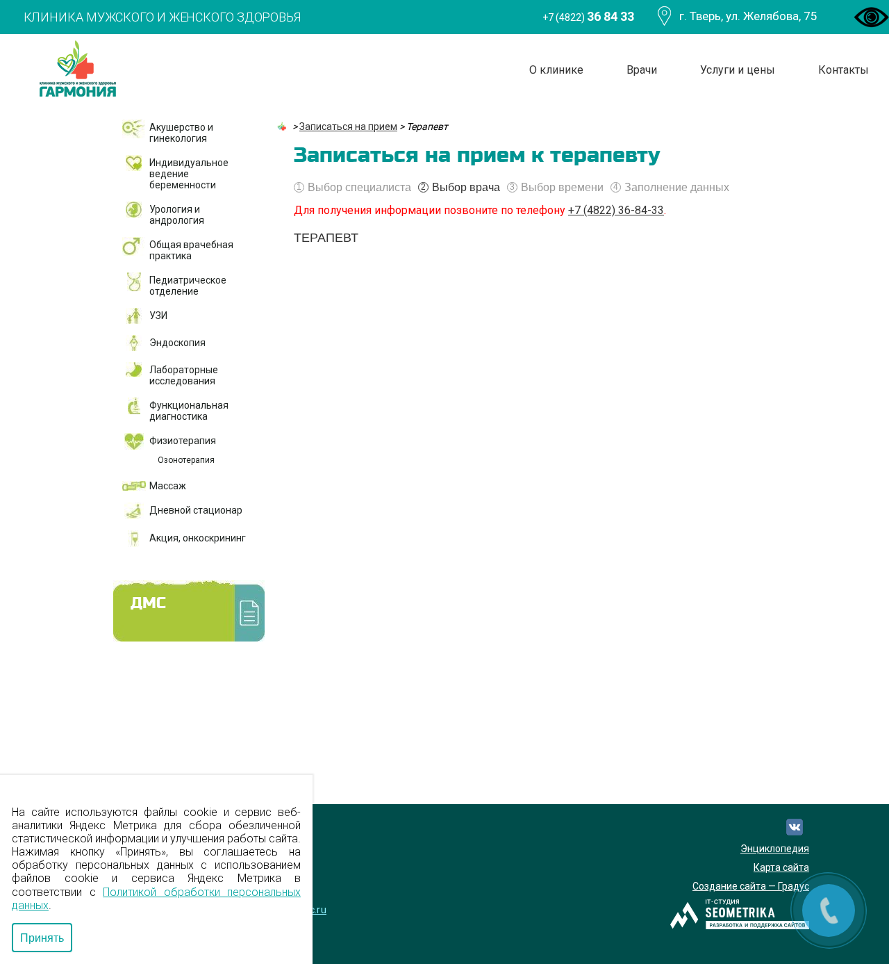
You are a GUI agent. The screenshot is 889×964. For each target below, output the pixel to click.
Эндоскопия (177, 342)
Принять (42, 937)
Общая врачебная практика (191, 250)
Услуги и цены (737, 69)
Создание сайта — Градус (750, 886)
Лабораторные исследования (183, 375)
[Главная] (283, 126)
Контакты (843, 69)
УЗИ (158, 315)
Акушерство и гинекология (181, 133)
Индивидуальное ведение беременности (189, 173)
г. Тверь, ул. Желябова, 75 (748, 16)
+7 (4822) (588, 16)
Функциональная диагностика (189, 411)
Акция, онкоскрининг (197, 538)
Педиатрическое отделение (187, 286)
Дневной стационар (195, 510)
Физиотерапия (182, 440)
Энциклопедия (774, 848)
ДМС (148, 603)
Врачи (641, 69)
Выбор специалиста (354, 187)
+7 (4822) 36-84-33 (616, 210)
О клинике (556, 69)
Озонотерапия (186, 460)
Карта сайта (781, 867)
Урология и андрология (176, 215)
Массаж (167, 485)
